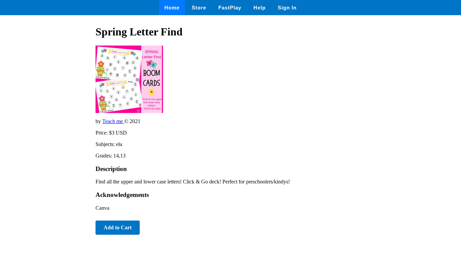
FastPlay (229, 7)
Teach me (113, 121)
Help (259, 7)
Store (199, 7)
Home (172, 7)
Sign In (287, 7)
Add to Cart (118, 227)
